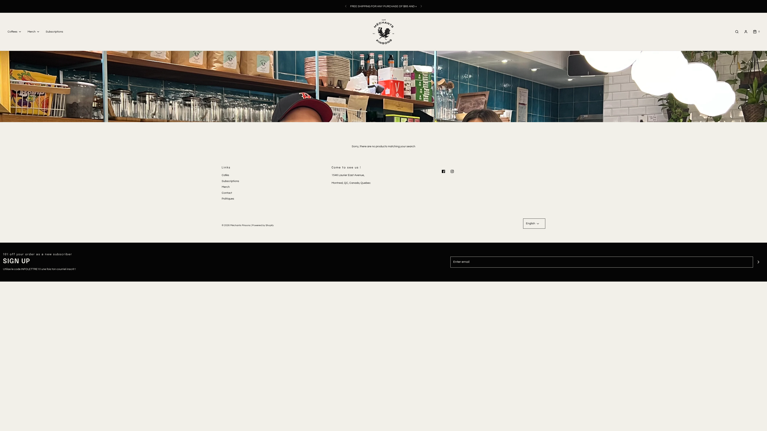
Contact (227, 193)
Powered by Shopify (263, 225)
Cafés (225, 175)
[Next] (421, 6)
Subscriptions (54, 31)
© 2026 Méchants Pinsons (236, 225)
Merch (226, 187)
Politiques (228, 198)
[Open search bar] (736, 32)
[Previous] (345, 6)
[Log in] (745, 32)
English (531, 223)
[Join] (758, 262)
